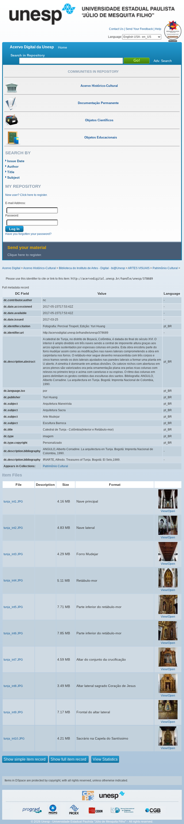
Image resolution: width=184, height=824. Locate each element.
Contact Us (116, 29)
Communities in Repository (93, 71)
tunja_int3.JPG (13, 554)
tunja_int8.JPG (13, 686)
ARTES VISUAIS (139, 268)
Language (115, 37)
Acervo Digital (11, 268)
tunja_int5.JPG (13, 607)
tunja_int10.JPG (14, 738)
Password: (12, 215)
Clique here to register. (24, 255)
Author (12, 166)
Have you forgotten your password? (28, 234)
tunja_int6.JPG (13, 633)
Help (158, 29)
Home (62, 47)
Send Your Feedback (139, 29)
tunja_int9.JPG (13, 712)
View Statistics (105, 759)
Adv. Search (163, 61)
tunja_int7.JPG (13, 659)
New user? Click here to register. (26, 195)
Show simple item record (25, 759)
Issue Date (15, 161)
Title (10, 172)
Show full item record (69, 759)
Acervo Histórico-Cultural (39, 268)
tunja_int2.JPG (13, 528)
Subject (13, 177)
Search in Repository (28, 55)
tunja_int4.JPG (13, 580)
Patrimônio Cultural (165, 268)
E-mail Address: (15, 203)
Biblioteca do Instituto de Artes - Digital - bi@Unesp (92, 268)
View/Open (168, 511)
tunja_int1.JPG (13, 501)
